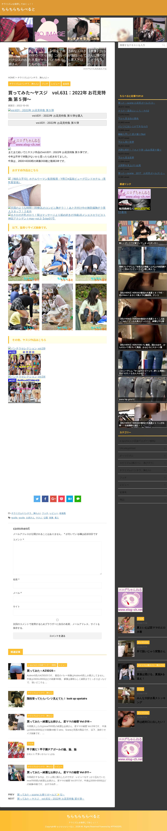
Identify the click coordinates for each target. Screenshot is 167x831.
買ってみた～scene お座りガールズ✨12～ (41, 794)
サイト (16, 606)
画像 (51, 517)
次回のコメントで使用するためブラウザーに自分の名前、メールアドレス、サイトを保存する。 (56, 626)
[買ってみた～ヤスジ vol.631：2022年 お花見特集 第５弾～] (69, 499)
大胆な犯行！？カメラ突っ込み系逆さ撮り (139, 149)
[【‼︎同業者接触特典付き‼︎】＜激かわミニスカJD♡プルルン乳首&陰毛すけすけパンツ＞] (24, 204)
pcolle (22, 517)
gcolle (14, 517)
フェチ (45, 513)
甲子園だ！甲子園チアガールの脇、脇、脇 (51, 749)
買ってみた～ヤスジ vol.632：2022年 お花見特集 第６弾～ (50, 798)
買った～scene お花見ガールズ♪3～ (136, 102)
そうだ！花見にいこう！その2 (133, 110)
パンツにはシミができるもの (133, 126)
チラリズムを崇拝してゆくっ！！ (83, 822)
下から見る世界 (126, 157)
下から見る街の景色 (128, 118)
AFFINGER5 (116, 826)
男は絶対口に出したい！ (151, 721)
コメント (18, 539)
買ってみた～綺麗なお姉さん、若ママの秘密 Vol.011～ (59, 772)
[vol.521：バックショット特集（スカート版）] (24, 401)
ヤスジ (39, 517)
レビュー (54, 513)
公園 (46, 517)
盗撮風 (62, 513)
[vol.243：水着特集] (24, 373)
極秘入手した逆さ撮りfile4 (131, 134)
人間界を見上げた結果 (129, 165)
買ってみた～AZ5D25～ (41, 670)
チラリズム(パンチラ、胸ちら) (26, 513)
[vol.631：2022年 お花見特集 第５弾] (31, 110)
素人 (57, 517)
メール (17, 593)
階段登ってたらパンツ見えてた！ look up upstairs (57, 698)
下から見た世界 (126, 142)
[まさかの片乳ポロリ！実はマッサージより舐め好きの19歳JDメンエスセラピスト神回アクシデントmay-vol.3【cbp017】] (57, 218)
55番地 (122, 212)
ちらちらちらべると (18, 9)
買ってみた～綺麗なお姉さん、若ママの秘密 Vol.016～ (59, 721)
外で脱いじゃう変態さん (151, 651)
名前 (16, 579)
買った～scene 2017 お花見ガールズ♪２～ (141, 173)
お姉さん (30, 517)
